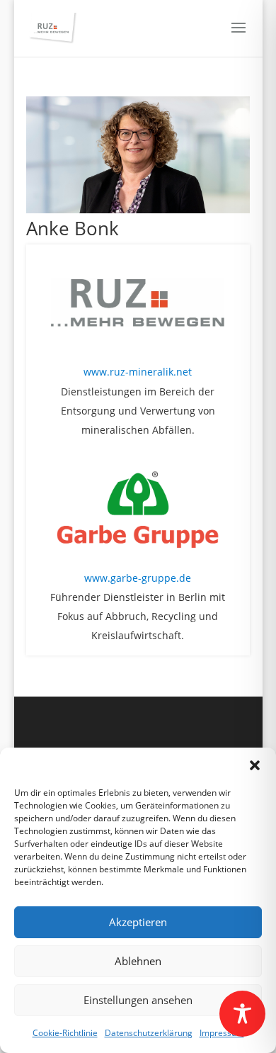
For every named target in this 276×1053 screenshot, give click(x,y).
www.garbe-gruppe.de (137, 578)
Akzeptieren (138, 922)
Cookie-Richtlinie (65, 1033)
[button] (255, 765)
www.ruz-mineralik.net (138, 371)
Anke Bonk (72, 228)
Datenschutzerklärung (148, 1033)
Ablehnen (138, 961)
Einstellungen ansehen (138, 1000)
